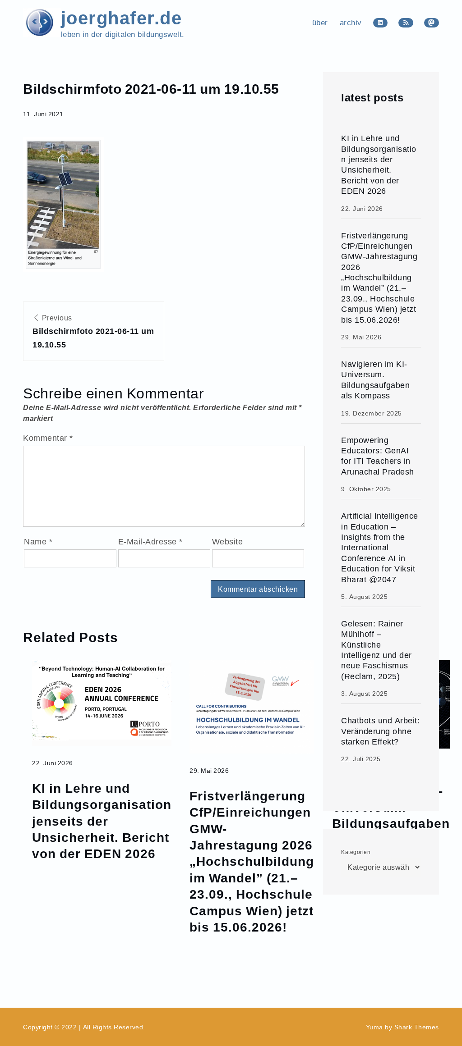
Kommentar (48, 438)
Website (227, 541)
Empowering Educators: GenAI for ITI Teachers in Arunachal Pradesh (377, 456)
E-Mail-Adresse (150, 541)
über (320, 22)
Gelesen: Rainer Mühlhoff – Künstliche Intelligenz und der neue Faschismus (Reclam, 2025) (376, 649)
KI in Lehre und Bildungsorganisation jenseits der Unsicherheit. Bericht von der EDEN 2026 (101, 821)
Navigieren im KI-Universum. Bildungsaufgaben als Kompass (375, 380)
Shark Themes (416, 1027)
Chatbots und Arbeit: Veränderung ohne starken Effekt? (380, 731)
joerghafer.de (121, 17)
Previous (93, 331)
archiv (351, 22)
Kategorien (355, 852)
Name (38, 541)
